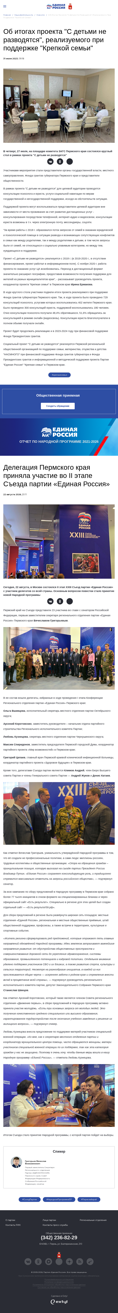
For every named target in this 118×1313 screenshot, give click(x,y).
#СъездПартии (29, 1199)
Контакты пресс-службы (55, 1225)
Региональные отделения (93, 1220)
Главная (7, 15)
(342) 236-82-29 (59, 1237)
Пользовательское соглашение (59, 1279)
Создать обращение (57, 406)
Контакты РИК (13, 1225)
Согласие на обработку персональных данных (59, 1287)
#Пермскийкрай (89, 1199)
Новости (41, 15)
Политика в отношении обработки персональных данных (59, 1284)
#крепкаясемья (59, 375)
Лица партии (49, 1220)
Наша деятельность (23, 15)
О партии (10, 1220)
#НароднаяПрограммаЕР (59, 1199)
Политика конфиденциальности (59, 1282)
